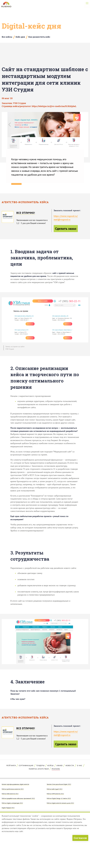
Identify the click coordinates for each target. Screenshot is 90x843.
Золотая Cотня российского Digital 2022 (59, 784)
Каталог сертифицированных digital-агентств (15, 784)
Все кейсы (7, 36)
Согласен (80, 838)
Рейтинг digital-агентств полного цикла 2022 (60, 803)
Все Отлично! (25, 212)
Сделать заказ (65, 229)
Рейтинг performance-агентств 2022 (13, 789)
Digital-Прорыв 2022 (8, 808)
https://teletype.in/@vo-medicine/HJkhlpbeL (54, 106)
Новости (70, 765)
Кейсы (50, 765)
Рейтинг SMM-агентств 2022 (55, 794)
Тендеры (40, 765)
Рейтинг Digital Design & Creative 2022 (59, 798)
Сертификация (26, 765)
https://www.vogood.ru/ (66, 216)
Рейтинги (11, 765)
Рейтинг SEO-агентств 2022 (10, 794)
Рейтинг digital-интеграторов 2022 (12, 803)
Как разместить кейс (39, 36)
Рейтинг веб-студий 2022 (54, 789)
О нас (79, 765)
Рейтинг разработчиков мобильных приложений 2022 (18, 798)
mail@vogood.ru (62, 219)
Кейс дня (20, 36)
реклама (56, 769)
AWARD (59, 765)
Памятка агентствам (39, 769)
